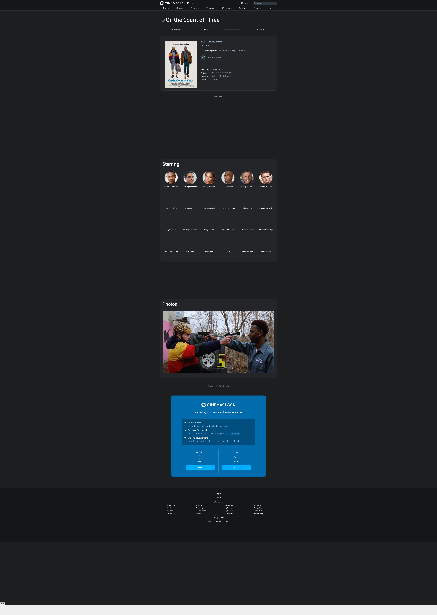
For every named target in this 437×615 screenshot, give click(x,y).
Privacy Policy (258, 514)
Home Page (171, 505)
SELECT (200, 467)
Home (167, 8)
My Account (229, 505)
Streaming (211, 8)
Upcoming (228, 8)
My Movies (228, 508)
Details (204, 29)
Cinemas (196, 8)
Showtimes (176, 29)
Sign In (246, 3)
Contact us (257, 505)
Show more (235, 434)
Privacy (220, 502)
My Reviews (229, 514)
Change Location (259, 508)
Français (218, 497)
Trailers (243, 8)
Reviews (261, 29)
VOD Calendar (201, 511)
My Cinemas (229, 511)
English (218, 494)
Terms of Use (258, 511)
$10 (237, 459)
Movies (181, 8)
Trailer (232, 29)
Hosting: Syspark (218, 518)
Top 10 (258, 8)
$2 (200, 459)
